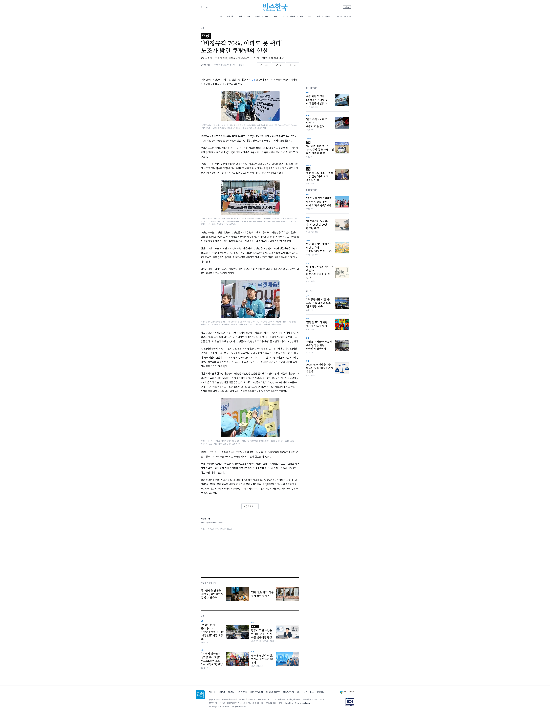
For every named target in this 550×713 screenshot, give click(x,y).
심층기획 (230, 16)
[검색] (207, 7)
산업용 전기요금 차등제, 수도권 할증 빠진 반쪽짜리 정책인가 (319, 345)
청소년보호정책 (288, 692)
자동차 (292, 16)
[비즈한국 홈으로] (275, 7)
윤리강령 (222, 692)
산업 (240, 16)
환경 (309, 16)
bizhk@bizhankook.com (300, 703)
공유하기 (251, 506)
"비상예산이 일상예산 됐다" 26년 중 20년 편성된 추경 (318, 224)
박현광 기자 (205, 65)
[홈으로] (200, 694)
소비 (283, 16)
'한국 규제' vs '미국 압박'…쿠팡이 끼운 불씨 (316, 122)
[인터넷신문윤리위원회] (347, 692)
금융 (248, 16)
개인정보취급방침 (256, 692)
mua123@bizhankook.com (212, 523)
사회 (301, 16)
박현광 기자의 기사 (208, 583)
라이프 (327, 16)
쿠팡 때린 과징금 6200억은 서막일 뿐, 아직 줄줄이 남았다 (317, 99)
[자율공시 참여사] (350, 702)
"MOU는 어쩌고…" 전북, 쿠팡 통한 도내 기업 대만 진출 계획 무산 (320, 148)
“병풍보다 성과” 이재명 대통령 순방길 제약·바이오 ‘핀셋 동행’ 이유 (319, 201)
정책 (266, 16)
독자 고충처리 (242, 692)
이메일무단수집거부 (273, 692)
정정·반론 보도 (302, 692)
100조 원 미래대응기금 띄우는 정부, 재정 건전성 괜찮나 (319, 368)
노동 (275, 16)
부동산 (257, 16)
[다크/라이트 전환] (201, 7)
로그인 (347, 7)
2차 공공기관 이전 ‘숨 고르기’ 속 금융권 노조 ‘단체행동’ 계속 (318, 303)
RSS (312, 692)
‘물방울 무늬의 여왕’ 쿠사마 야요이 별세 (317, 324)
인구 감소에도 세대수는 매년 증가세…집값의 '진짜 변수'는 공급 (319, 247)
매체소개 (212, 692)
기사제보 (231, 692)
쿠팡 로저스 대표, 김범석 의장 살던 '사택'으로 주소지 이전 (319, 175)
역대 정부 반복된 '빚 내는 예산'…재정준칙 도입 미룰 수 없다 (320, 272)
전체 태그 (320, 692)
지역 (318, 16)
